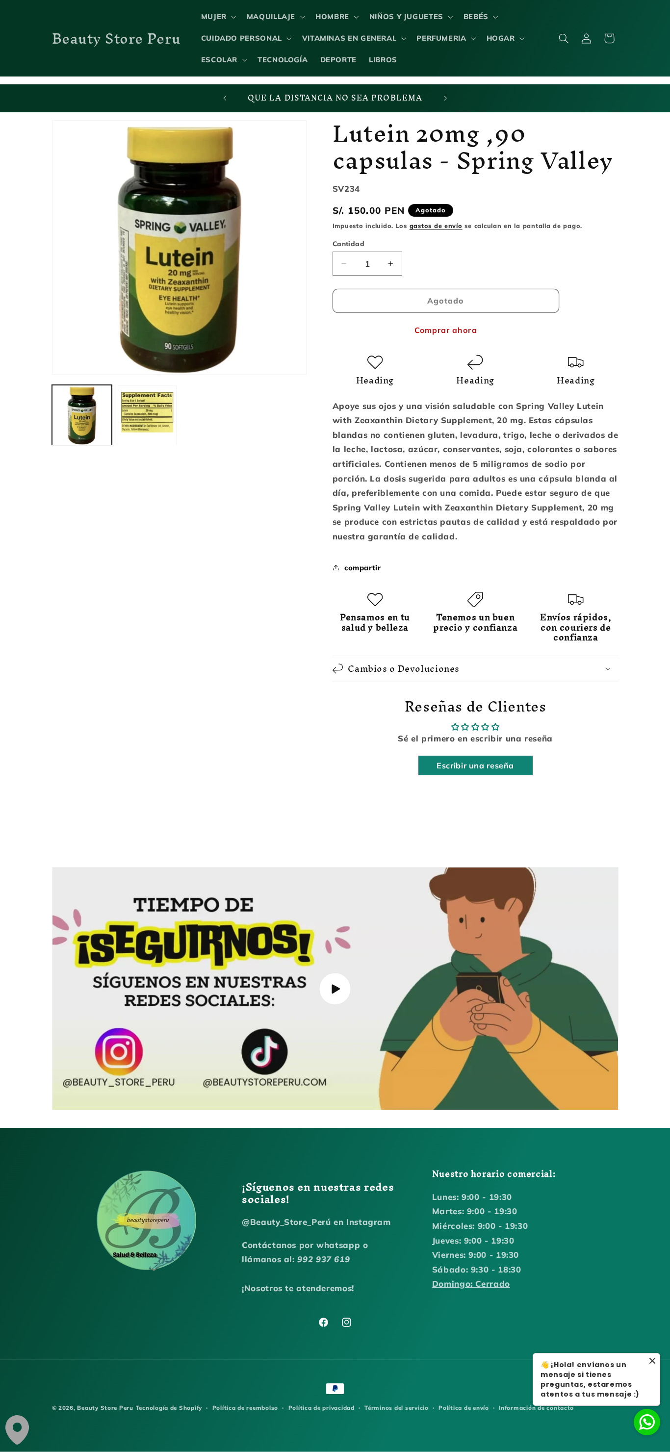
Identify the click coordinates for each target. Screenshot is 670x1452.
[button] (217, 16)
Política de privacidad (321, 1407)
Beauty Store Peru (105, 1407)
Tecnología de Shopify (169, 1407)
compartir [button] (362, 567)
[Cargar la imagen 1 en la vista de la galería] (82, 415)
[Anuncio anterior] (224, 98)
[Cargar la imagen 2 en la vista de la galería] (147, 415)
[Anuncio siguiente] (445, 98)
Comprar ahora (445, 329)
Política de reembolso (245, 1407)
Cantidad (348, 243)
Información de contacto (536, 1407)
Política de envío (463, 1407)
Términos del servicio (396, 1407)
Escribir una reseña (475, 765)
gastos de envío (436, 225)
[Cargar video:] (335, 988)
